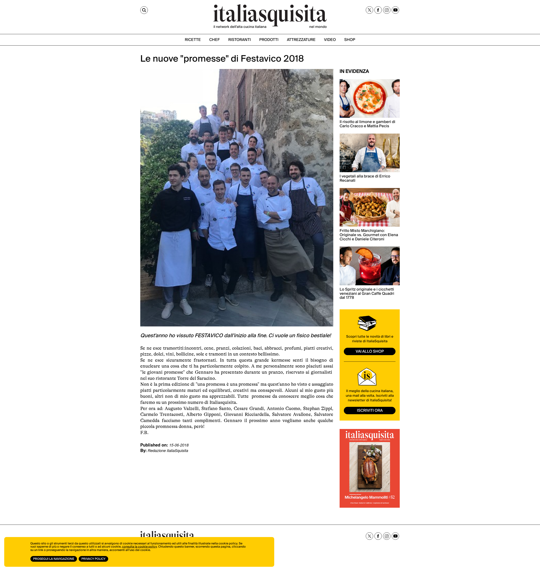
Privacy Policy (93, 559)
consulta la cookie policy (139, 546)
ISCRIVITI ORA (370, 410)
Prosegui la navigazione (53, 559)
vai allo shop (370, 351)
